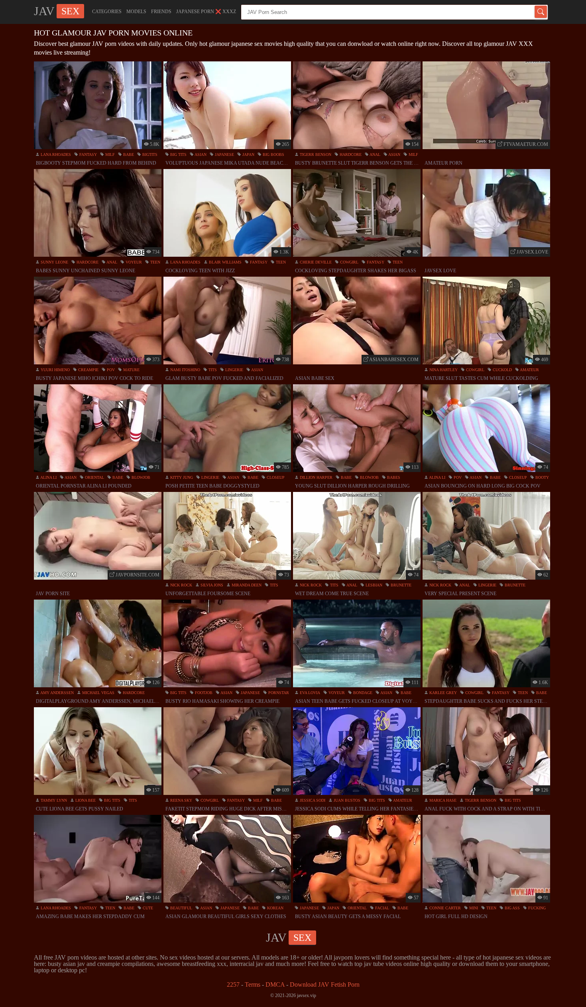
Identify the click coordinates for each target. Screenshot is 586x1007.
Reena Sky (180, 800)
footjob (203, 692)
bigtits (149, 154)
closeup (275, 477)
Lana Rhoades (55, 154)
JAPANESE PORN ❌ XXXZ (206, 11)
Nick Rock (180, 585)
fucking (536, 908)
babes (393, 477)
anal (374, 154)
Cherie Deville (315, 262)
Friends (161, 11)
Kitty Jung (181, 477)
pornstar (278, 692)
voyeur (133, 262)
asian (200, 154)
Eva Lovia (309, 692)
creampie (87, 370)
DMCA (275, 984)
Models (136, 11)
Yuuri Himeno (54, 370)
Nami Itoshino (184, 370)
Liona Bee (85, 800)
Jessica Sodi (312, 800)
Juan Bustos (346, 800)
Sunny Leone (53, 262)
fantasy (87, 154)
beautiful (180, 908)
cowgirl (348, 262)
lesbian (373, 585)
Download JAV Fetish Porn (325, 984)
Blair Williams (225, 262)
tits (212, 370)
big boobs (273, 154)
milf (109, 154)
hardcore (350, 154)
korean (274, 908)
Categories (107, 11)
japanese (224, 154)
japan (247, 154)
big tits (178, 154)
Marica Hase (442, 800)
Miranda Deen (246, 585)
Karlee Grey (442, 692)
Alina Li (48, 477)
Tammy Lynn (53, 800)
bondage (362, 692)
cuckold (502, 370)
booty (541, 477)
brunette (400, 585)
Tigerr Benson (315, 154)
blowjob (140, 477)
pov (110, 370)
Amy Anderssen (56, 692)
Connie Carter (444, 908)
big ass (511, 908)
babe (128, 154)
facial (381, 908)
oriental (94, 477)
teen (154, 262)
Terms (252, 984)
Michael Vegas (97, 692)
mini (473, 908)
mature (131, 370)
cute (147, 908)
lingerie (233, 370)
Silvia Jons (211, 585)
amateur (529, 370)
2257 (233, 984)
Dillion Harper (315, 477)
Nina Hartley (443, 370)
